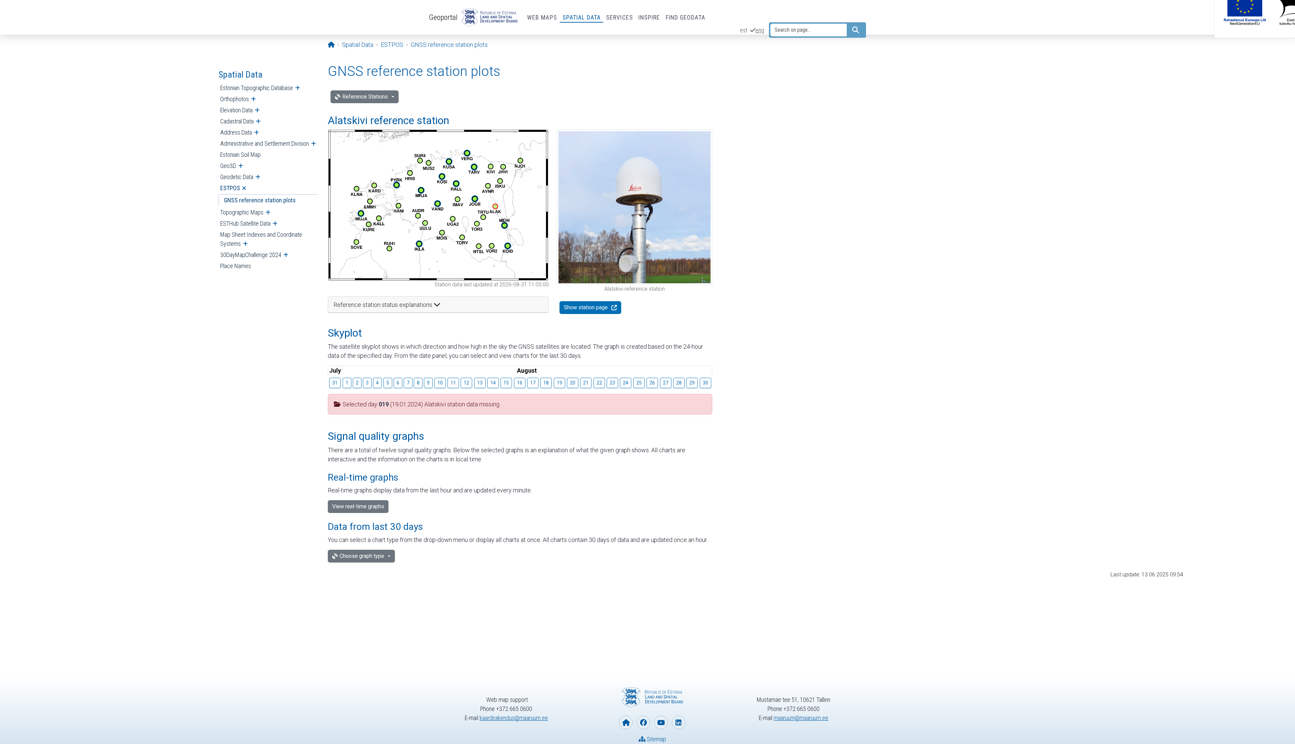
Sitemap (655, 739)
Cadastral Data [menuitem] (237, 121)
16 (519, 382)
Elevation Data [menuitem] (236, 110)
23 (612, 382)
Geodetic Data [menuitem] (236, 176)
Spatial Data (582, 17)
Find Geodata (685, 17)
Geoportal (443, 17)
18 (546, 382)
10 (440, 382)
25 (639, 382)
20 (572, 382)
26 (652, 382)
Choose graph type (362, 556)
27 (665, 382)
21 (585, 382)
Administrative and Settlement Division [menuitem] (264, 143)
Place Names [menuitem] (235, 265)
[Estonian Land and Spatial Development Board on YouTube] (661, 722)
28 (679, 382)
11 (453, 382)
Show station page (586, 307)
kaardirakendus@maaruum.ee (514, 717)
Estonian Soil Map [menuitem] (240, 154)
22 (599, 382)
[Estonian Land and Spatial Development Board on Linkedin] (678, 722)
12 (466, 382)
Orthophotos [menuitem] (234, 99)
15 (506, 382)
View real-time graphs (358, 506)
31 (335, 382)
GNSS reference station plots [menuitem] (260, 200)
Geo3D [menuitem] (228, 165)
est (743, 30)
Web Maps (542, 17)
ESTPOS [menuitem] (230, 188)
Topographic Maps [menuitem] (241, 212)
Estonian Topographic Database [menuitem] (256, 87)
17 (533, 382)
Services (619, 17)
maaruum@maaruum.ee (801, 717)
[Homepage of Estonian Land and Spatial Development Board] (626, 722)
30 (705, 382)
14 (493, 382)
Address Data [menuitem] (236, 132)
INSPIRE (649, 17)
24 (625, 382)
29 (692, 382)
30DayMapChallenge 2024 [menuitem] (250, 254)
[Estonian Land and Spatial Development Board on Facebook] (643, 722)
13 (480, 382)
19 (559, 382)
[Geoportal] (488, 17)
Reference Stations (365, 96)
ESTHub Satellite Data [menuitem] (245, 223)
